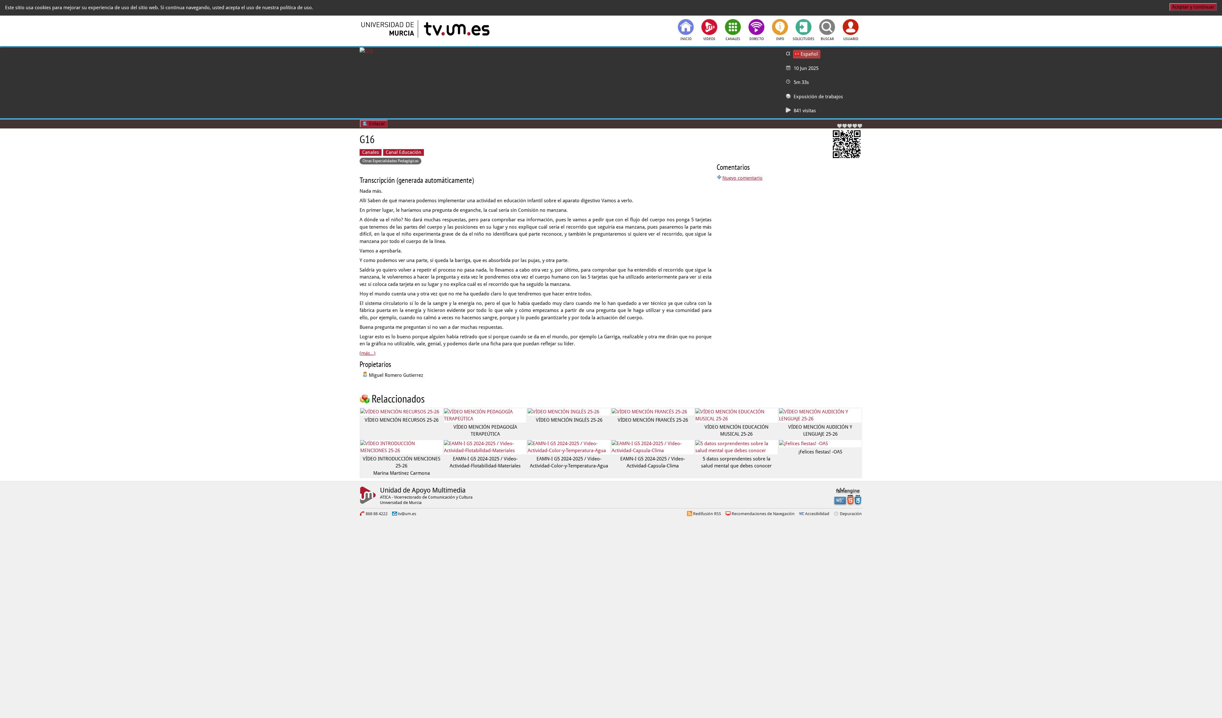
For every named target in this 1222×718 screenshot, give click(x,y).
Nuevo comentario (742, 178)
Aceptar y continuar (1193, 7)
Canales (370, 152)
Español (809, 54)
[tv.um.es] (456, 29)
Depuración (851, 513)
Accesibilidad (817, 513)
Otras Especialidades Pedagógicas (390, 161)
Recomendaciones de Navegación (763, 513)
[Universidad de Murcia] (388, 29)
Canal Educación (403, 152)
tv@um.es (407, 513)
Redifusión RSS (707, 513)
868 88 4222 (377, 513)
